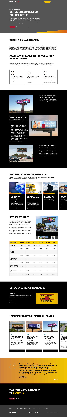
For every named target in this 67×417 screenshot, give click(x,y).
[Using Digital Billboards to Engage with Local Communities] (34, 326)
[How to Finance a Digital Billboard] (50, 188)
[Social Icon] (29, 412)
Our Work (21, 408)
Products (10, 408)
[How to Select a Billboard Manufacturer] (17, 188)
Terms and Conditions (50, 412)
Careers (34, 408)
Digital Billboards (19, 340)
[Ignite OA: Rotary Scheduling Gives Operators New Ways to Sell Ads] (17, 326)
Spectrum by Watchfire (45, 408)
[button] (42, 1)
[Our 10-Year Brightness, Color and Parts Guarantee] (34, 188)
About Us (30, 408)
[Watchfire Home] (16, 412)
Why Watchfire (16, 408)
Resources (25, 408)
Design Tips (13, 340)
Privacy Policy (56, 412)
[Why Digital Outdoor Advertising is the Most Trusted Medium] (50, 326)
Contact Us (38, 408)
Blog (11, 334)
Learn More (17, 350)
